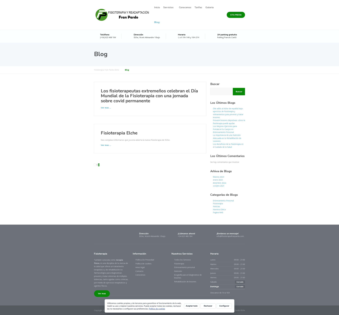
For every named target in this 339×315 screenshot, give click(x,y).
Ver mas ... (106, 107)
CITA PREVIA (236, 15)
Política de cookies (143, 263)
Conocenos (185, 7)
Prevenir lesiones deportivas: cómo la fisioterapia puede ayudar (229, 121)
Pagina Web (218, 212)
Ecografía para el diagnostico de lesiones (188, 276)
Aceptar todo (192, 306)
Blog (157, 22)
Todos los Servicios (182, 259)
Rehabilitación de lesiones (185, 281)
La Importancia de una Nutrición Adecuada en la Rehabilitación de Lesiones (227, 138)
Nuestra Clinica (219, 209)
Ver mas (102, 293)
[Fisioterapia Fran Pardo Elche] (122, 15)
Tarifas (198, 7)
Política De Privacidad (144, 259)
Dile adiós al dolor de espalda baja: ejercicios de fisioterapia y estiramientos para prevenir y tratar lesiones (228, 113)
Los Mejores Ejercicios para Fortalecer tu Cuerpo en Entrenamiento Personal (225, 129)
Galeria (209, 7)
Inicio (157, 7)
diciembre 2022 (219, 183)
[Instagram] (100, 235)
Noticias (216, 206)
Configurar (224, 306)
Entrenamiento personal (184, 267)
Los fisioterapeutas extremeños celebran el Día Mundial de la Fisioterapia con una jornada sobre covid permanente (149, 96)
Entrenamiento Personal (223, 200)
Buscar (214, 84)
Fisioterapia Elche (119, 133)
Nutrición (178, 271)
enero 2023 (218, 180)
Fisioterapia (218, 203)
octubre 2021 (218, 185)
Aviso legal (140, 267)
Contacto (139, 271)
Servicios (168, 7)
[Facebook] (95, 235)
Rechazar (208, 306)
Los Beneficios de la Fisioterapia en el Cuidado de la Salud (228, 145)
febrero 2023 (218, 177)
